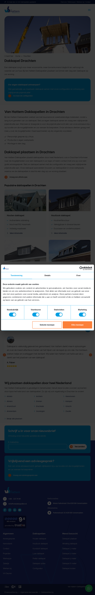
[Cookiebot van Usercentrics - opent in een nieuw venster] (81, 268)
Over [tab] (78, 275)
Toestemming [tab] (16, 275)
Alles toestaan (77, 325)
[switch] (35, 315)
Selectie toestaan (47, 325)
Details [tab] (48, 275)
